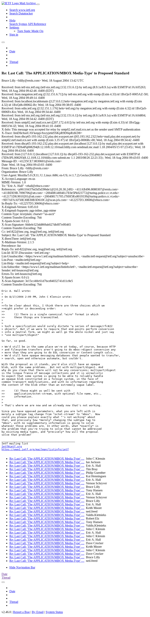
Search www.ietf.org (22, 10)
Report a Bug (21, 612)
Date (12, 51)
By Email (38, 612)
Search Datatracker (21, 13)
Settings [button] (14, 27)
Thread (13, 62)
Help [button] (12, 20)
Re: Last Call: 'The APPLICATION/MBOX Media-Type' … (46, 458)
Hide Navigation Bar (22, 567)
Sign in (13, 34)
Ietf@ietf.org (12, 446)
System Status (54, 612)
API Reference (37, 24)
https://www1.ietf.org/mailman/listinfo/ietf (35, 449)
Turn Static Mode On (30, 31)
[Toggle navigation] (38, 4)
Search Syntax (18, 24)
